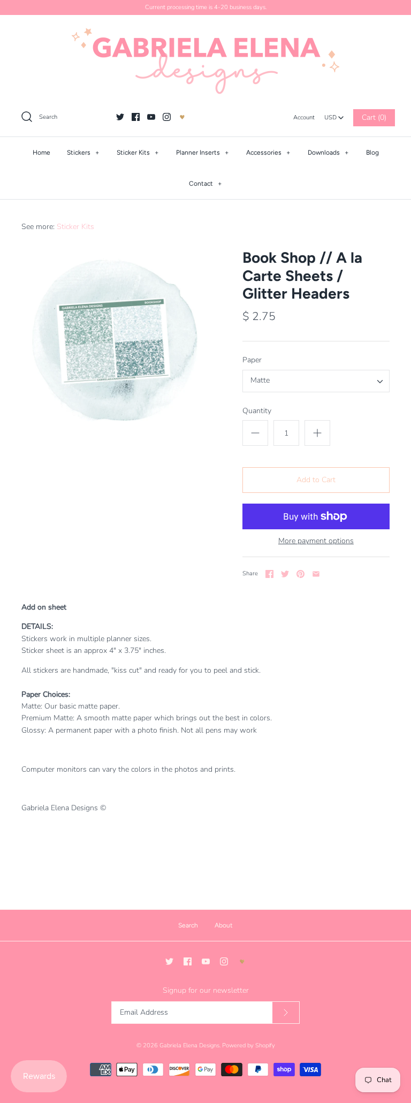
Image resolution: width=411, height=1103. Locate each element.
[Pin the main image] (300, 574)
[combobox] (334, 114)
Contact (205, 183)
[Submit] (285, 1013)
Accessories (268, 152)
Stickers (83, 152)
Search (188, 925)
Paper (252, 360)
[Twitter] (120, 117)
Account (304, 117)
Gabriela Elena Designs (189, 1045)
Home (41, 152)
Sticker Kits (138, 152)
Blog (372, 152)
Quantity (256, 411)
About (224, 925)
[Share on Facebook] (269, 574)
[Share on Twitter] (285, 574)
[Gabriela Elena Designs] (205, 61)
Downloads (328, 152)
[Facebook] (136, 117)
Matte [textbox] (260, 380)
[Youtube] (151, 117)
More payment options (316, 541)
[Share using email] (316, 574)
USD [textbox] (334, 115)
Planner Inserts (202, 152)
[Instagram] (167, 117)
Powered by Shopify (248, 1045)
